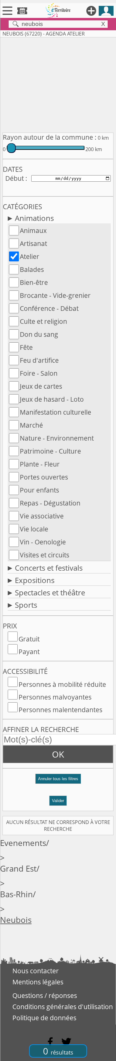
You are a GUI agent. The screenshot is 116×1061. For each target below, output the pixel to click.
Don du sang (39, 334)
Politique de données (44, 1017)
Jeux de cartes (41, 386)
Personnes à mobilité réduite (62, 684)
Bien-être (34, 282)
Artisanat (33, 243)
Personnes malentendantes (60, 709)
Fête (26, 347)
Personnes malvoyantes (55, 697)
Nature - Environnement (57, 438)
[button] (58, 781)
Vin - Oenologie (43, 542)
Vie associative (42, 516)
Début (14, 178)
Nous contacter (35, 970)
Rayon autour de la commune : (50, 137)
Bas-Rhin (16, 894)
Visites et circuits (44, 555)
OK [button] (58, 754)
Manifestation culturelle (55, 412)
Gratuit (29, 639)
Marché (31, 425)
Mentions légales (37, 982)
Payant (29, 651)
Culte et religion (43, 321)
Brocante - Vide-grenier (55, 295)
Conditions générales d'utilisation (62, 1006)
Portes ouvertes (44, 477)
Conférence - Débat (49, 308)
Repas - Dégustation (50, 503)
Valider (58, 800)
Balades (32, 269)
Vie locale (34, 529)
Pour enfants (39, 490)
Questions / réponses (44, 995)
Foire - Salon (39, 373)
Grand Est (18, 868)
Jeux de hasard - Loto (52, 399)
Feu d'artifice (39, 360)
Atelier (29, 256)
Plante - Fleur (40, 464)
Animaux (33, 230)
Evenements (23, 843)
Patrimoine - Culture (50, 451)
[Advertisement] (58, 83)
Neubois (16, 920)
